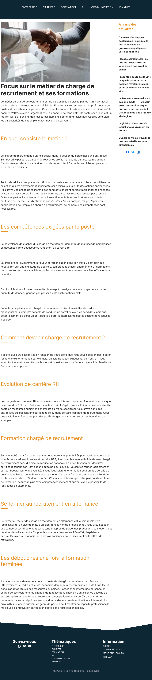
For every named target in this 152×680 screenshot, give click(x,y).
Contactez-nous (112, 649)
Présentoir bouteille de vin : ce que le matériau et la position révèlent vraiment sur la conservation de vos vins (135, 84)
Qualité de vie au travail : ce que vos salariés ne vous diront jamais (135, 141)
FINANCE (124, 7)
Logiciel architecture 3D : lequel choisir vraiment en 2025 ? (134, 127)
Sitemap (107, 657)
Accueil (107, 646)
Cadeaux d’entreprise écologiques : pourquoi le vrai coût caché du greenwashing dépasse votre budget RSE (133, 44)
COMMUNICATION (102, 7)
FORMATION (68, 7)
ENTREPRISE (29, 7)
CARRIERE (49, 7)
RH (83, 7)
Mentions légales (113, 653)
